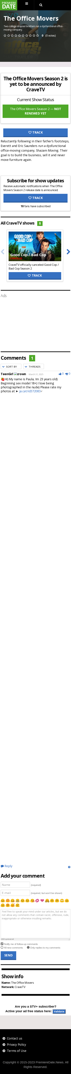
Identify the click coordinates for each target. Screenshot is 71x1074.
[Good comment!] (60, 373)
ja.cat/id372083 (30, 391)
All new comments (13, 947)
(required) (36, 884)
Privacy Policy (16, 1044)
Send (8, 955)
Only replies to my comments (45, 947)
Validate (59, 1011)
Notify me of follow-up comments (21, 943)
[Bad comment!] (66, 373)
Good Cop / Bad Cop (28, 254)
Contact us (14, 1038)
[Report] (69, 867)
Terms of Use (16, 1051)
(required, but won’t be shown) (46, 893)
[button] (11, 366)
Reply (8, 866)
